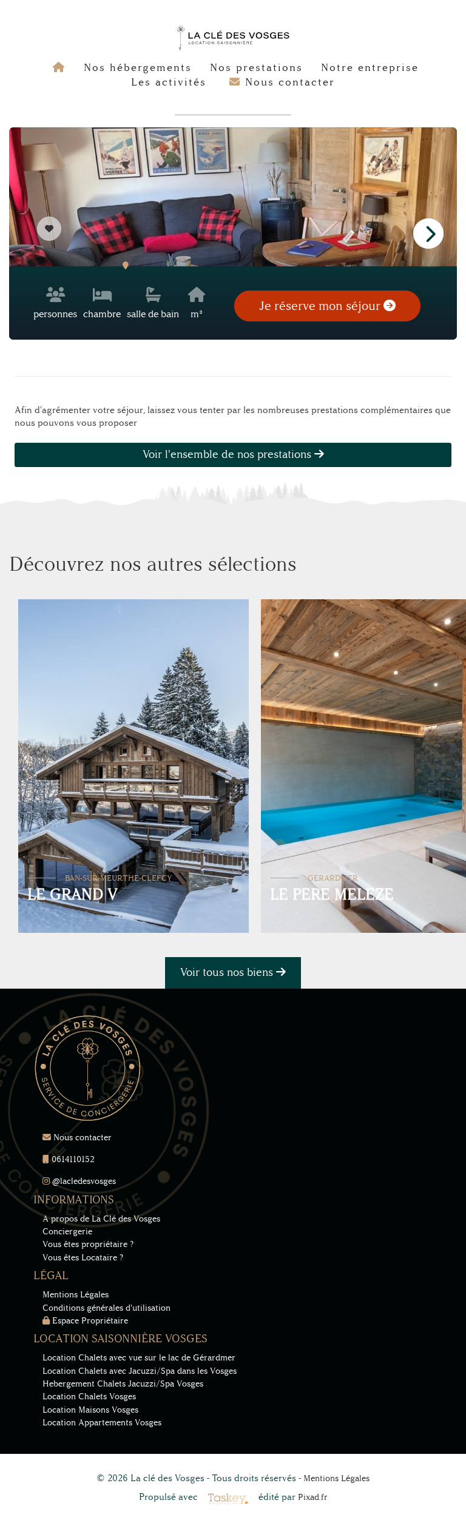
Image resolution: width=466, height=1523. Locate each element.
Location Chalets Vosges (89, 1396)
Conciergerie (67, 1231)
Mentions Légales (75, 1294)
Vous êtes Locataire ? (82, 1257)
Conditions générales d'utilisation (106, 1308)
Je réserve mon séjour (321, 305)
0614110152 (72, 1159)
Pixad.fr (313, 1497)
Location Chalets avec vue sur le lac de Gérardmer (138, 1358)
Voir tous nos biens (228, 972)
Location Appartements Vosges (101, 1422)
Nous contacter (81, 1137)
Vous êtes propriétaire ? (87, 1244)
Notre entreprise (370, 67)
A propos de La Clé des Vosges (101, 1219)
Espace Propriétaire (89, 1321)
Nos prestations (256, 67)
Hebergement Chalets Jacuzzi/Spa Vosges (122, 1384)
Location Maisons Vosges (90, 1410)
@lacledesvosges (83, 1181)
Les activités (168, 82)
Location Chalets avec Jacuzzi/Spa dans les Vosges (139, 1371)
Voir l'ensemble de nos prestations (228, 454)
